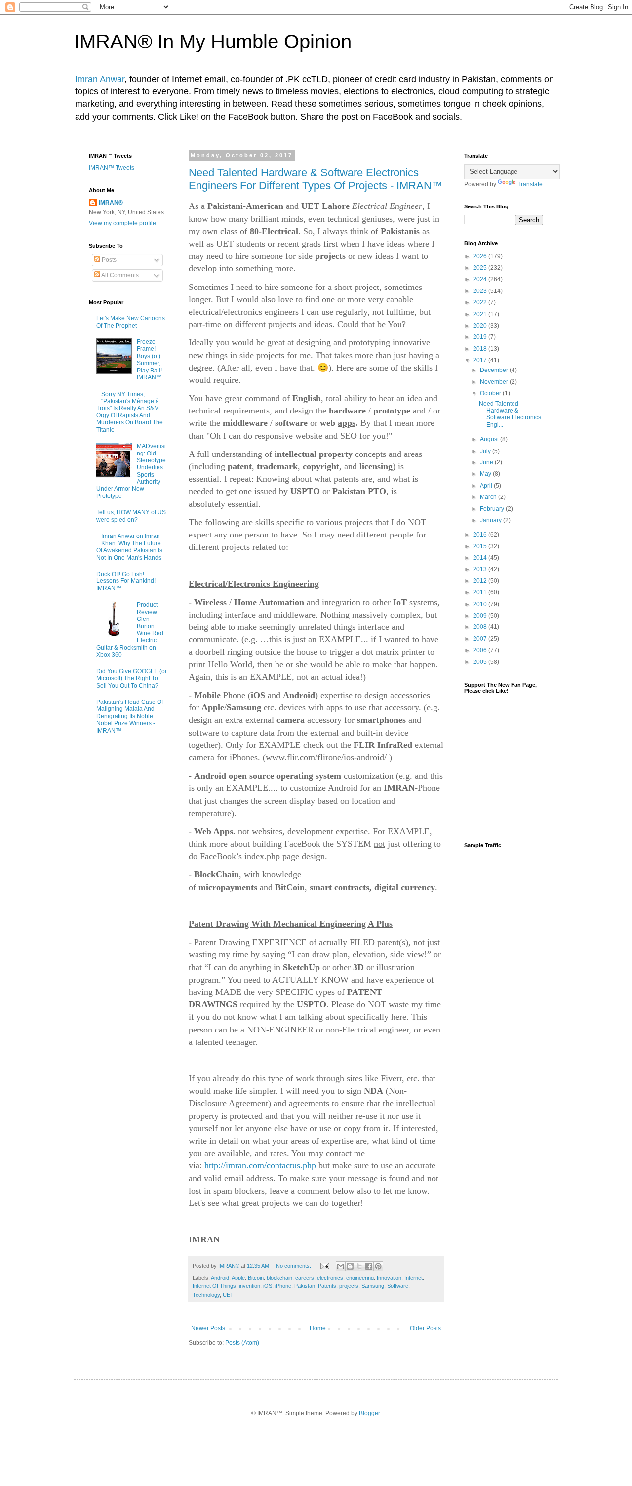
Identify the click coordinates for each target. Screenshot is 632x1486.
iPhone (283, 1286)
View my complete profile (122, 223)
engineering (360, 1277)
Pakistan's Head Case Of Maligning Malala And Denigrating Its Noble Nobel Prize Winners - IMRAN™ (129, 716)
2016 (480, 534)
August (490, 439)
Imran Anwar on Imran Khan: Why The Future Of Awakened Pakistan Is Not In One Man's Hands (129, 547)
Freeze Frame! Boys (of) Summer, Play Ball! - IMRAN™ (151, 359)
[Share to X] (359, 1266)
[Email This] (341, 1266)
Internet (413, 1277)
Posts (108, 259)
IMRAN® (111, 202)
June (487, 462)
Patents (327, 1286)
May (486, 473)
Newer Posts (208, 1328)
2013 (480, 569)
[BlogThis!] (350, 1266)
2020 (480, 325)
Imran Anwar (99, 79)
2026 (480, 256)
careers (304, 1277)
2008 (480, 626)
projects (348, 1286)
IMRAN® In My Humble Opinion (213, 41)
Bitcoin (256, 1277)
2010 (480, 604)
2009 (480, 615)
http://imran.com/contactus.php (260, 1165)
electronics (330, 1277)
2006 (480, 650)
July (486, 451)
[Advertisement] (503, 1011)
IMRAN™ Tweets (111, 168)
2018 (480, 348)
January (491, 520)
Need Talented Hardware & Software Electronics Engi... (510, 414)
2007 (480, 638)
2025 (480, 267)
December (495, 370)
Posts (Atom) (242, 1342)
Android (220, 1277)
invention (249, 1286)
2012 (480, 581)
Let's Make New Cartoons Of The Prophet (130, 322)
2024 (480, 279)
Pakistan (304, 1286)
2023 (480, 291)
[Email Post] (324, 1266)
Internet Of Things (214, 1286)
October (491, 393)
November (495, 381)
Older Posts (425, 1328)
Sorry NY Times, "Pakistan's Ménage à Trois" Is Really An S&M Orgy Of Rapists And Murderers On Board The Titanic (129, 412)
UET (228, 1295)
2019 (480, 336)
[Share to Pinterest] (378, 1266)
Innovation (389, 1277)
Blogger (369, 1413)
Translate (530, 184)
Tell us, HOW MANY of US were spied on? (131, 516)
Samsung (372, 1286)
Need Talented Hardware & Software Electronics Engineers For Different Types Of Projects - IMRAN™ (315, 179)
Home (318, 1328)
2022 (480, 302)
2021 (480, 314)
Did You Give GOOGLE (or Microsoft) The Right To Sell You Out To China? (131, 678)
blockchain (279, 1277)
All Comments (119, 275)
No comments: (294, 1266)
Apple (238, 1277)
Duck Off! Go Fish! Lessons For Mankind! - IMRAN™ (127, 581)
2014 (480, 557)
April (487, 485)
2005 (480, 662)
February (493, 508)
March (489, 497)
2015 (480, 546)
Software (397, 1286)
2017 (480, 360)
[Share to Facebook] (369, 1266)
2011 (480, 592)
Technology (206, 1295)
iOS (267, 1286)
